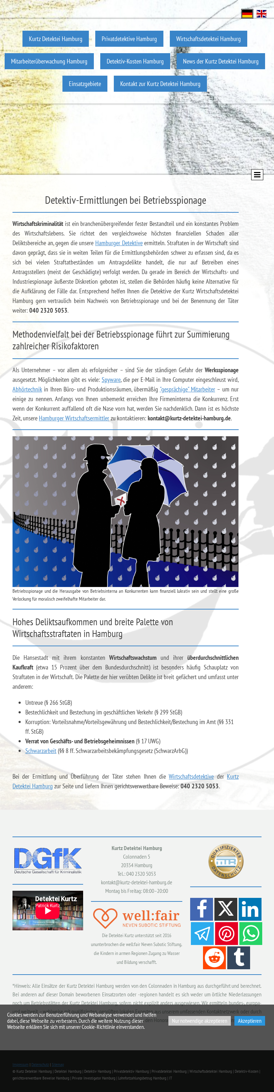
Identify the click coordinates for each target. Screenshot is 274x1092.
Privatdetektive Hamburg (129, 39)
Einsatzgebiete (85, 84)
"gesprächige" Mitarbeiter (187, 389)
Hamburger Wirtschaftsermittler (74, 418)
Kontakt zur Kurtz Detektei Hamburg (160, 84)
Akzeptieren (250, 1020)
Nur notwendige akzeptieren (199, 1020)
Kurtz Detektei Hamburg (55, 39)
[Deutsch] (247, 13)
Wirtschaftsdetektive (191, 776)
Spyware (111, 379)
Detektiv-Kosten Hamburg (135, 61)
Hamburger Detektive (119, 243)
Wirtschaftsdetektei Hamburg (208, 39)
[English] (261, 13)
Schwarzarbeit (40, 751)
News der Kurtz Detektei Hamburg (221, 61)
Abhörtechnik (27, 389)
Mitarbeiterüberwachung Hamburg (49, 61)
